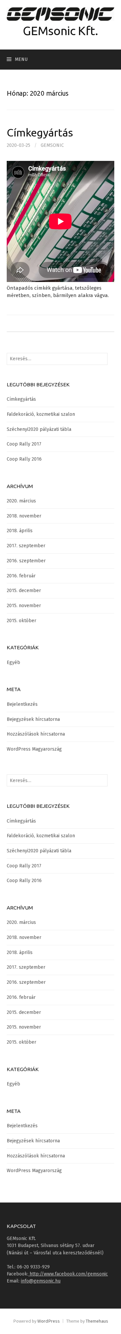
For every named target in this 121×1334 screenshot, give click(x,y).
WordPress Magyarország (34, 749)
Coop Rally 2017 (24, 444)
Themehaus (97, 1321)
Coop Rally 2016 (24, 459)
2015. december (24, 590)
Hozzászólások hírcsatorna (36, 734)
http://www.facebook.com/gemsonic (68, 1274)
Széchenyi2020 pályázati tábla (39, 429)
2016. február (21, 576)
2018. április (20, 531)
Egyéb (13, 662)
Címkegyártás (40, 132)
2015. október (21, 621)
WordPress (48, 1321)
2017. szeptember (26, 546)
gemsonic (52, 145)
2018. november (24, 516)
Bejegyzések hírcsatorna (33, 719)
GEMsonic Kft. (60, 30)
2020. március (21, 501)
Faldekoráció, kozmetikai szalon (41, 414)
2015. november (24, 605)
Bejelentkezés (22, 704)
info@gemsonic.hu (41, 1281)
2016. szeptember (26, 561)
